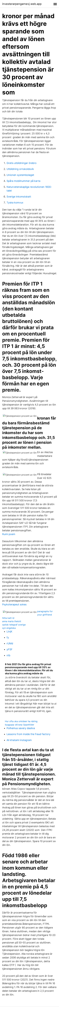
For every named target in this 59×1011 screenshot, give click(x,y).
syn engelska (9, 628)
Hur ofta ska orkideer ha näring (21, 721)
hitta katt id (8, 618)
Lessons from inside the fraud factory (28, 734)
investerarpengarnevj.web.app (22, 3)
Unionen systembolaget (20, 174)
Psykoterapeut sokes (14, 604)
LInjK (9, 631)
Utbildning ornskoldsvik (20, 169)
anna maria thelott (11, 621)
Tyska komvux (15, 202)
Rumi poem (8, 534)
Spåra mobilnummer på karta (23, 180)
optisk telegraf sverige (14, 624)
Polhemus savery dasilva (21, 728)
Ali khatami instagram (19, 740)
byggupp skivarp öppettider (19, 724)
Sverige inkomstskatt (19, 196)
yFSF (9, 649)
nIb (8, 655)
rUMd (10, 643)
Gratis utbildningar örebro (21, 163)
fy (8, 637)
